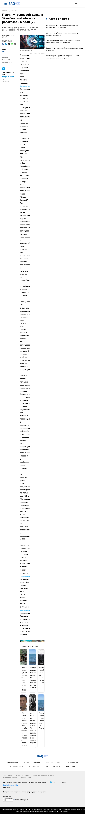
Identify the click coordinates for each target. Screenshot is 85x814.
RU (75, 4)
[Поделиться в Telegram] (6, 44)
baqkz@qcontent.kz (10, 785)
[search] (80, 3)
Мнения (36, 762)
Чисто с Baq (69, 767)
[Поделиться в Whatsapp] (12, 44)
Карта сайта (7, 796)
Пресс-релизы (16, 767)
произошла (25, 576)
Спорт (59, 762)
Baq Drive (56, 767)
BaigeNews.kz (26, 86)
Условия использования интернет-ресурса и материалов (25, 792)
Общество (48, 762)
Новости (14, 11)
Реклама (6, 787)
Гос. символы (33, 767)
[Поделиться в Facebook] (3, 44)
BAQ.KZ (4, 52)
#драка (5, 57)
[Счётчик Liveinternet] (8, 799)
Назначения (12, 762)
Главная (5, 11)
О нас (45, 767)
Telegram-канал (8, 76)
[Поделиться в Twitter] (9, 44)
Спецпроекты (72, 762)
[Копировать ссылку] (15, 44)
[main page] (40, 3)
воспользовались (27, 610)
